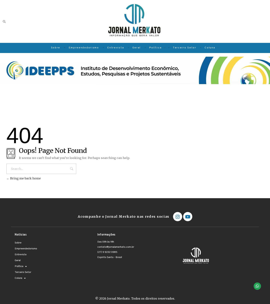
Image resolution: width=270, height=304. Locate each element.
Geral (18, 260)
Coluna (18, 278)
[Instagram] (177, 216)
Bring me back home (25, 178)
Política (19, 266)
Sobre (18, 242)
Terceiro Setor (23, 272)
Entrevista (20, 254)
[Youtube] (187, 216)
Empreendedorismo (26, 248)
